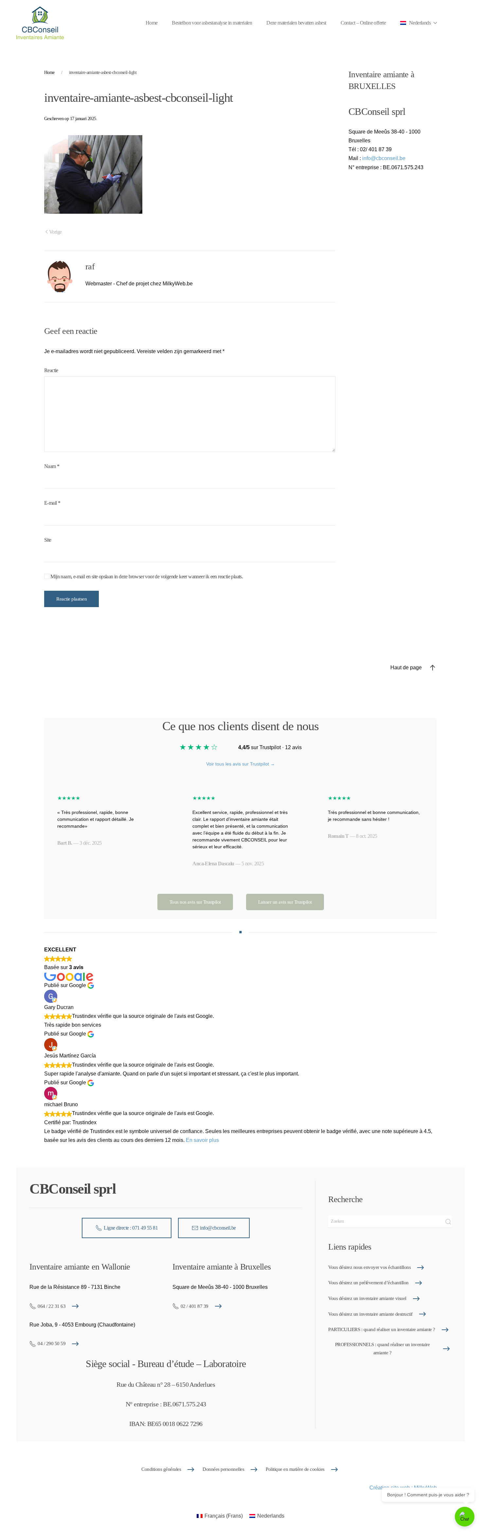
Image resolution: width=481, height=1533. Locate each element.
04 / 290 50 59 (51, 1343)
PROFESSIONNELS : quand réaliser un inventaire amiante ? (382, 1349)
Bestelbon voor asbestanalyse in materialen (212, 23)
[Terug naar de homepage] (40, 23)
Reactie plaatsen (71, 599)
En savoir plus (202, 1140)
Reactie (51, 370)
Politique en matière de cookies (295, 1469)
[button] (418, 23)
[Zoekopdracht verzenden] (448, 1222)
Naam (51, 466)
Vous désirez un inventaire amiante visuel (367, 1298)
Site (47, 540)
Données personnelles (223, 1469)
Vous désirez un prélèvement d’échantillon (368, 1282)
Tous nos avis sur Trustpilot (195, 902)
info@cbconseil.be (383, 158)
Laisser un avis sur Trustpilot (285, 902)
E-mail (52, 503)
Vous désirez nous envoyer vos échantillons (369, 1267)
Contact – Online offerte (363, 23)
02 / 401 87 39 (194, 1306)
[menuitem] (219, 1516)
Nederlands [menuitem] (270, 1516)
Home (152, 23)
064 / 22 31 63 (51, 1306)
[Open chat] (464, 1516)
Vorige (55, 232)
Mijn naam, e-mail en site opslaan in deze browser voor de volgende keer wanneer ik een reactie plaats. (146, 576)
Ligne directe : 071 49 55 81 (131, 1228)
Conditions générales (161, 1469)
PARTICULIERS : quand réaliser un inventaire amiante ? (381, 1329)
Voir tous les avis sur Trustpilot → (240, 763)
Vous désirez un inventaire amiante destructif (370, 1314)
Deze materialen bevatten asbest (296, 23)
